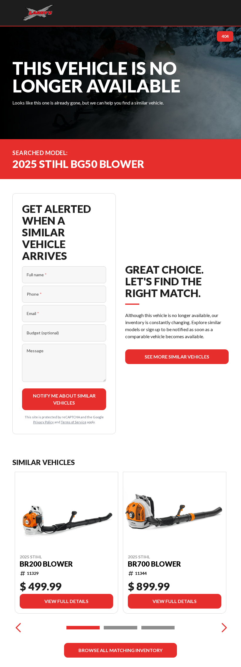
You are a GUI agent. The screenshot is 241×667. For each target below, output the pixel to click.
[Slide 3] (158, 627)
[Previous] (18, 628)
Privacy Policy (43, 422)
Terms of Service (73, 422)
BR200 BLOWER (46, 564)
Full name (37, 274)
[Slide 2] (120, 627)
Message (35, 350)
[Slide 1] (83, 627)
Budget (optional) (43, 332)
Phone (34, 294)
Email (33, 313)
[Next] (223, 628)
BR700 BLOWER (154, 564)
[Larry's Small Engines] (38, 13)
